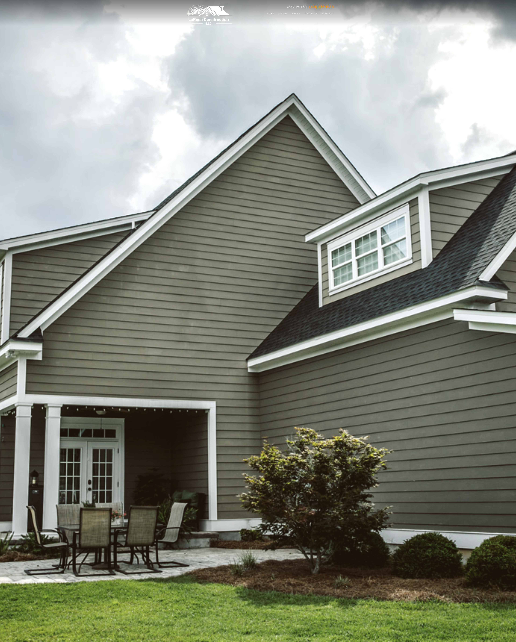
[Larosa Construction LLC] (209, 15)
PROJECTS (311, 13)
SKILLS (296, 13)
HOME (270, 13)
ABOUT (283, 13)
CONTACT (328, 13)
